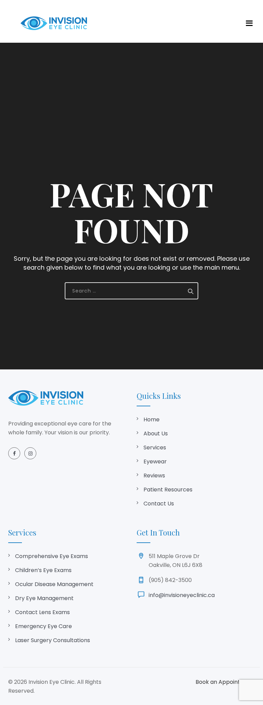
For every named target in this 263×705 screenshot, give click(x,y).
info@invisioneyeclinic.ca (182, 595)
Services (154, 447)
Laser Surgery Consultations (52, 640)
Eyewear (155, 461)
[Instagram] (30, 453)
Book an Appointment (225, 682)
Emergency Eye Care (43, 626)
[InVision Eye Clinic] (54, 23)
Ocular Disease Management (54, 584)
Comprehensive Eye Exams (51, 556)
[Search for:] (131, 290)
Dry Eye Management (44, 598)
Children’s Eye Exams (43, 570)
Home (151, 419)
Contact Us (158, 503)
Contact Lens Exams (42, 612)
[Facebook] (14, 453)
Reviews (154, 475)
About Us (155, 433)
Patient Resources (167, 489)
